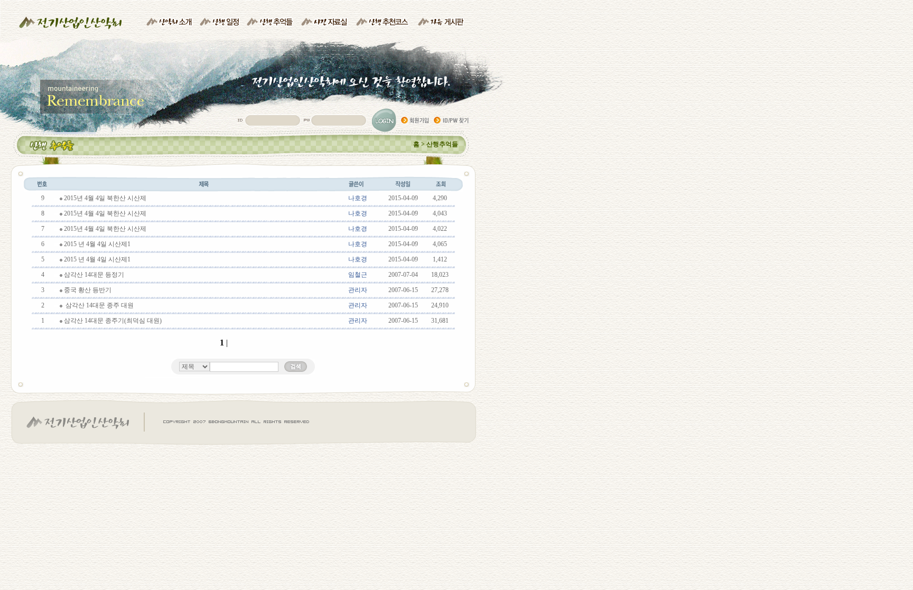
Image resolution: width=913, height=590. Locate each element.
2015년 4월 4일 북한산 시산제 (105, 198)
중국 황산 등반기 (87, 290)
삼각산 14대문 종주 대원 (99, 305)
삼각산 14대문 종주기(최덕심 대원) (113, 320)
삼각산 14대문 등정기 (94, 274)
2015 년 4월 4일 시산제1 (97, 244)
